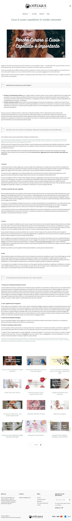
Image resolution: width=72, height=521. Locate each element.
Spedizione (39, 501)
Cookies (39, 505)
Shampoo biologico (15, 317)
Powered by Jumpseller (15, 517)
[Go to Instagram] (2, 5)
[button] (64, 6)
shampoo (7, 209)
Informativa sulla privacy (42, 503)
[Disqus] (36, 471)
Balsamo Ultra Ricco (11, 287)
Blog (48, 14)
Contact (39, 497)
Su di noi (34, 14)
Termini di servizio (41, 499)
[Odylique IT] (36, 6)
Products (25, 14)
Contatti (41, 14)
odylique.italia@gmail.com (25, 497)
